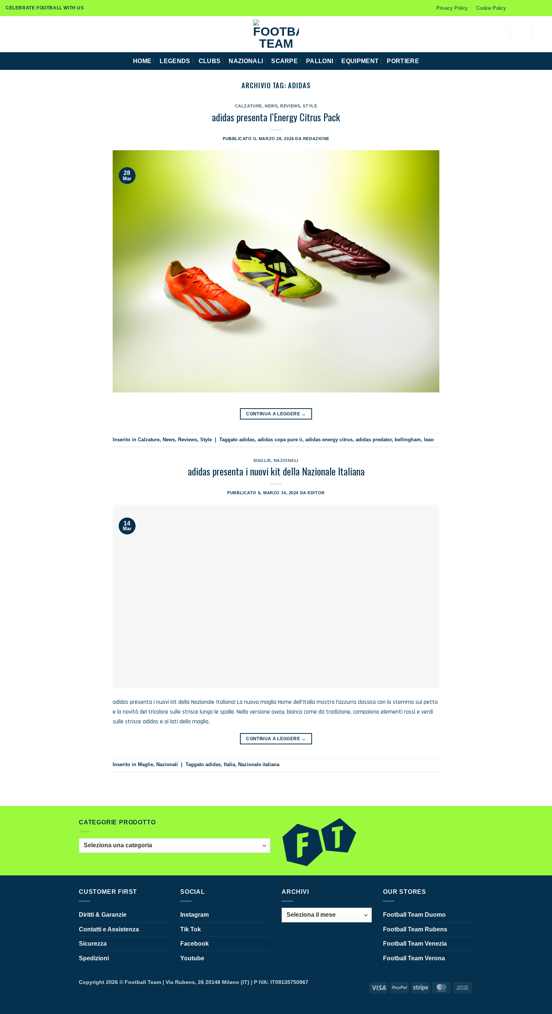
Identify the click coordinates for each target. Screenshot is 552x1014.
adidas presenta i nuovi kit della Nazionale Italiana (276, 471)
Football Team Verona (414, 958)
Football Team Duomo (414, 914)
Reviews (290, 106)
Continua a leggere (276, 413)
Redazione (316, 138)
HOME (142, 61)
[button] (9, 34)
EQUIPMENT (360, 61)
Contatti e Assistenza (109, 929)
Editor (316, 492)
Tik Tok (190, 929)
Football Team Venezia (415, 943)
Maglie (262, 460)
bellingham (408, 439)
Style (310, 106)
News (271, 106)
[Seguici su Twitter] (535, 8)
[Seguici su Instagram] (521, 8)
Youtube (192, 958)
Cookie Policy (491, 8)
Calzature (248, 106)
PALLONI (319, 61)
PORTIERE (403, 61)
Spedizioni (94, 958)
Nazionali (286, 460)
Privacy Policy (452, 8)
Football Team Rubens (415, 929)
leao (429, 439)
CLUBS (210, 61)
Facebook (194, 943)
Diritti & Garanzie (103, 914)
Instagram (194, 914)
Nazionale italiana (258, 764)
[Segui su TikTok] (528, 8)
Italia (229, 764)
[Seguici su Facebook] (514, 8)
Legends (175, 61)
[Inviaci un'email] (542, 8)
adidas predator (374, 439)
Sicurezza (93, 943)
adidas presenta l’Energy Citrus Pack (276, 117)
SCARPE (284, 61)
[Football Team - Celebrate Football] (276, 34)
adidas (247, 439)
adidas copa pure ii (280, 439)
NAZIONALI (246, 61)
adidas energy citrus (329, 439)
